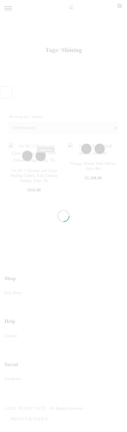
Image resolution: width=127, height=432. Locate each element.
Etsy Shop (13, 292)
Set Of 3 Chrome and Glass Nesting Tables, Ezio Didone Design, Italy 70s (34, 175)
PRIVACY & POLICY (29, 419)
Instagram (12, 378)
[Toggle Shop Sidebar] (6, 92)
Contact (10, 336)
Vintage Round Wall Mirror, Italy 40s (93, 166)
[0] (115, 8)
